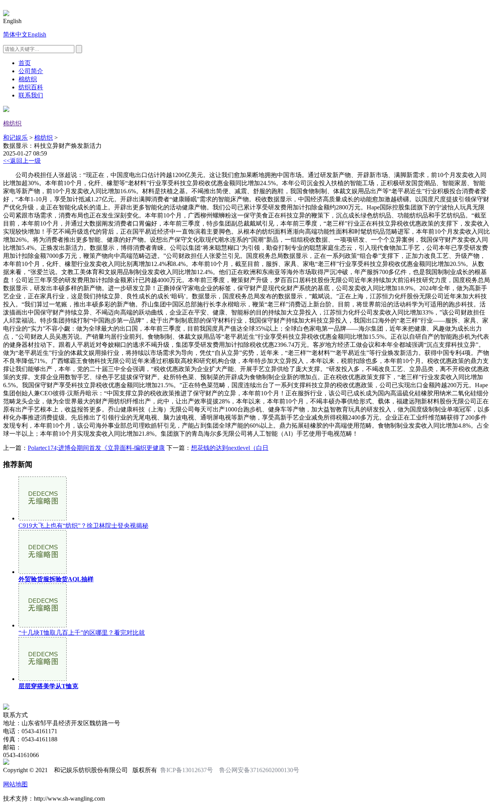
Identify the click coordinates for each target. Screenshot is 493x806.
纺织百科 (30, 87)
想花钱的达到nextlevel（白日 (229, 448)
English (37, 34)
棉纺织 (27, 79)
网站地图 (15, 784)
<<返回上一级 (22, 160)
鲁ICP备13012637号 (186, 770)
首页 (24, 63)
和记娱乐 (15, 137)
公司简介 (30, 71)
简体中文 (15, 34)
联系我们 (30, 95)
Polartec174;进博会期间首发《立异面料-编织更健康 (96, 448)
